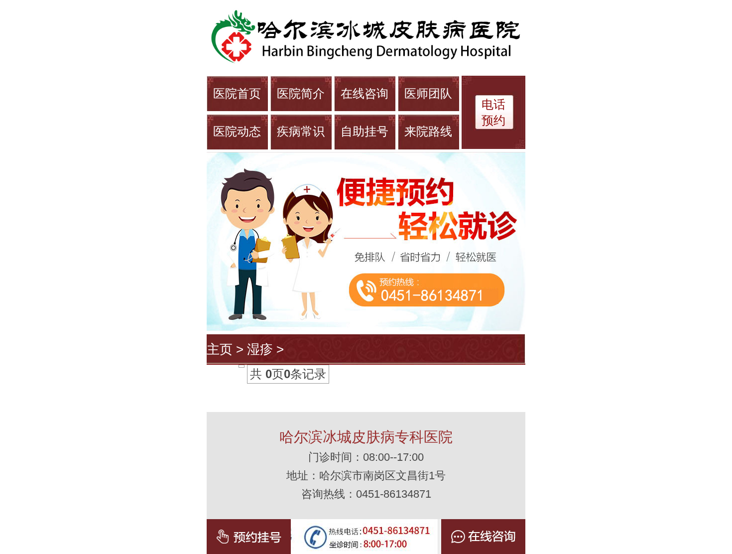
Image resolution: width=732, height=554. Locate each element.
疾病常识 (301, 131)
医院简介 (301, 93)
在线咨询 (364, 93)
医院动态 (237, 131)
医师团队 (428, 93)
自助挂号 (364, 131)
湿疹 (260, 349)
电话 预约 (493, 112)
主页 (220, 349)
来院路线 (428, 131)
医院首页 (237, 93)
